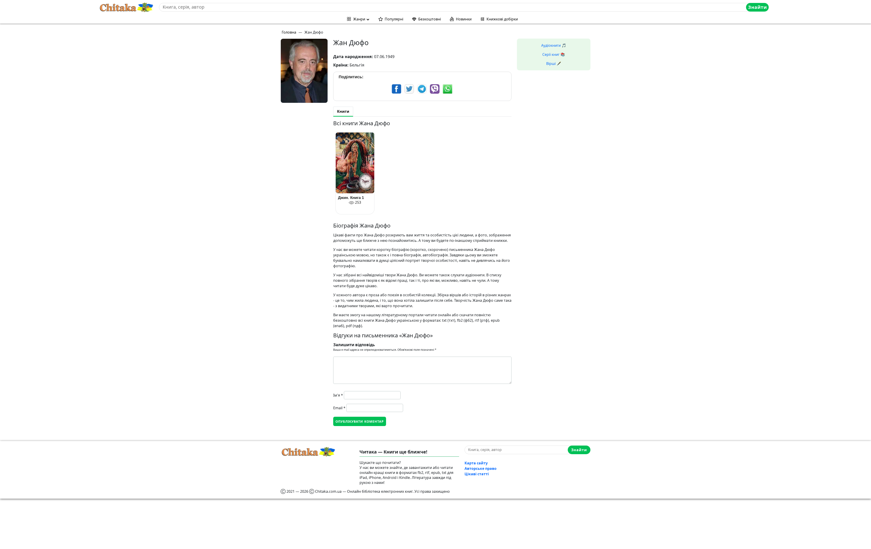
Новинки (464, 19)
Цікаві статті (477, 473)
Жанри (359, 19)
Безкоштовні (429, 19)
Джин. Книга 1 (351, 198)
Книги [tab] (343, 111)
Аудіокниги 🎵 (553, 45)
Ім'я (338, 395)
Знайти (757, 7)
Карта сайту (476, 463)
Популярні (394, 19)
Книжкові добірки (502, 19)
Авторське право (481, 468)
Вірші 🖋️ (553, 63)
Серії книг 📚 (553, 54)
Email (339, 407)
